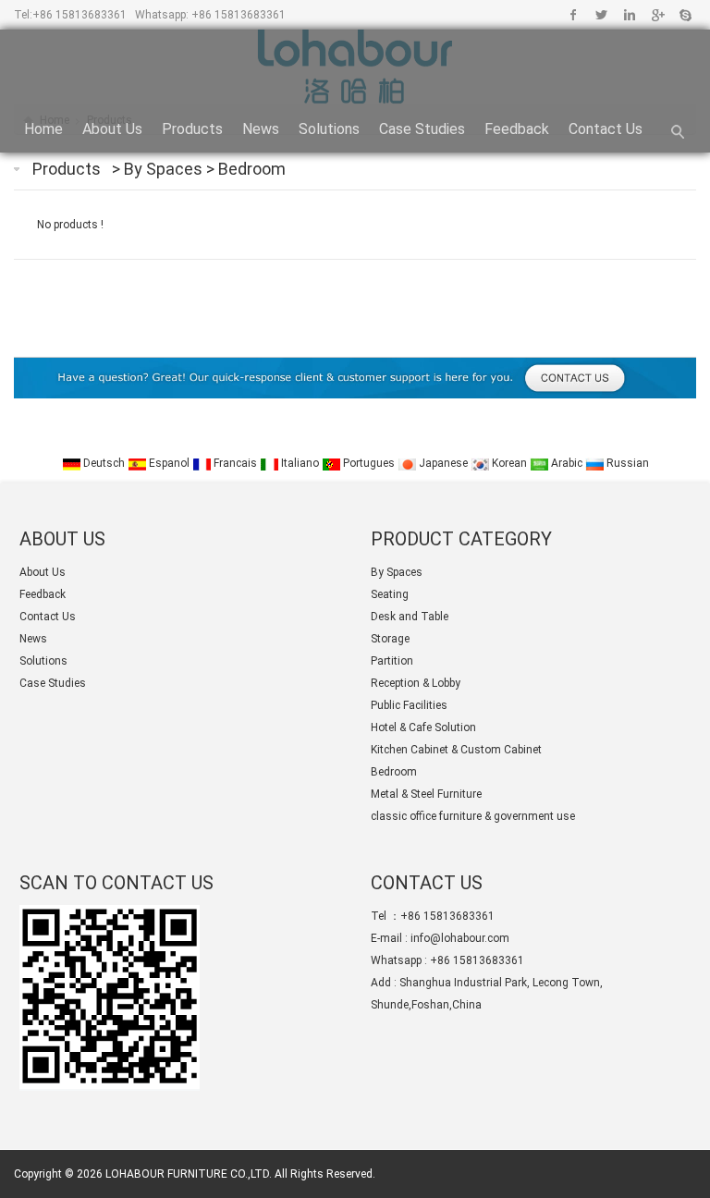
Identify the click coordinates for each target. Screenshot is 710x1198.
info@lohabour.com (459, 938)
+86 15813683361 (79, 14)
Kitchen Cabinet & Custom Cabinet (456, 749)
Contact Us (606, 129)
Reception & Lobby (415, 683)
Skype (684, 15)
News (260, 129)
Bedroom (252, 168)
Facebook (573, 15)
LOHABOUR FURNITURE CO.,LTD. (188, 1173)
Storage (390, 638)
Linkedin (629, 15)
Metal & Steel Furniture (426, 794)
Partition (392, 660)
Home (43, 129)
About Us (112, 129)
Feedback (516, 129)
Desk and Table (409, 616)
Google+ (656, 15)
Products (192, 129)
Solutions (329, 129)
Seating (390, 594)
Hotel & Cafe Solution (423, 727)
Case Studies (422, 129)
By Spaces (165, 168)
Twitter (601, 15)
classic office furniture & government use (473, 816)
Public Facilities (409, 705)
